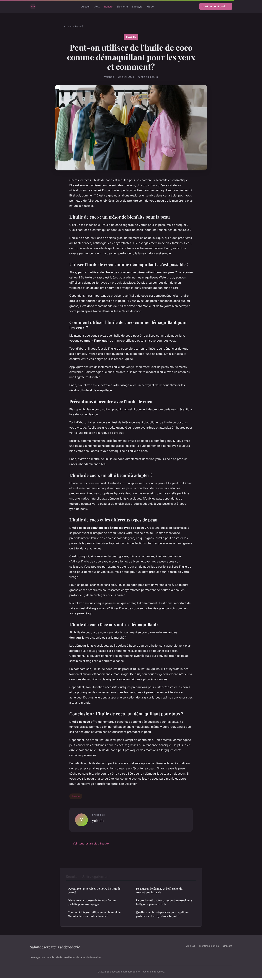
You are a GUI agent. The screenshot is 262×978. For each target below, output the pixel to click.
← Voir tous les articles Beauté (89, 843)
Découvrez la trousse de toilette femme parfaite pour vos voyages (92, 902)
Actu (97, 6)
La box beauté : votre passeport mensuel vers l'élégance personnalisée (164, 902)
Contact (227, 945)
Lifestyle (137, 6)
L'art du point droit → (215, 6)
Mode (150, 6)
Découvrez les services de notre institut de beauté (94, 890)
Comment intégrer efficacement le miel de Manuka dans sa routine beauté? (94, 914)
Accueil (85, 6)
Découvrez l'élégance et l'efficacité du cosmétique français (159, 890)
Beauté (108, 6)
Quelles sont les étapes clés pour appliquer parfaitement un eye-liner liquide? (163, 914)
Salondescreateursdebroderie (55, 946)
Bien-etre (122, 6)
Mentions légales (209, 945)
